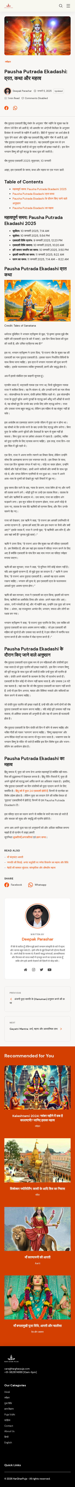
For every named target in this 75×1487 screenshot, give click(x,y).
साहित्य (7, 1420)
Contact (8, 1425)
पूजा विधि (8, 1403)
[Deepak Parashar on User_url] (26, 970)
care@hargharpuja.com (17, 1368)
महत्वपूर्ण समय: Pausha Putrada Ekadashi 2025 (39, 189)
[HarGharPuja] (8, 5)
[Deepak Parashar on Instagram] (33, 970)
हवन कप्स (41, 837)
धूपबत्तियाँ (17, 837)
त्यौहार (8, 61)
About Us (9, 1431)
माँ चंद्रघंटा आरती (15, 857)
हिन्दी (6, 1437)
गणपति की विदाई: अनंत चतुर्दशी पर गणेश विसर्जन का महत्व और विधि (37, 862)
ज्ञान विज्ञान (8, 1409)
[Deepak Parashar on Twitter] (42, 970)
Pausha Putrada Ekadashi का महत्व (33, 208)
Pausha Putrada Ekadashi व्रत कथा (33, 194)
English (8, 1442)
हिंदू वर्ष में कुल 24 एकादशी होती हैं (31, 791)
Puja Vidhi (9, 1414)
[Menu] (68, 6)
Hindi (7, 1392)
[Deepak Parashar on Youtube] (50, 970)
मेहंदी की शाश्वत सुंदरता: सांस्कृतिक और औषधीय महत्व (31, 867)
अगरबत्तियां (27, 837)
